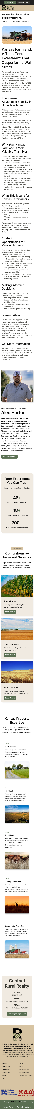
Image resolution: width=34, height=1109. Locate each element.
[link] (17, 1034)
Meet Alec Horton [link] (8, 457)
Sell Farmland (6, 1069)
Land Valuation (6, 1072)
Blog (3, 1078)
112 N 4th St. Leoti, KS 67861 (17, 1008)
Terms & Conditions (24, 1107)
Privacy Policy (8, 1107)
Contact (21, 1066)
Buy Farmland (6, 1066)
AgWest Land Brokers (25, 1075)
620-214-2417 (17, 995)
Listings (4, 1075)
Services (4, 1063)
